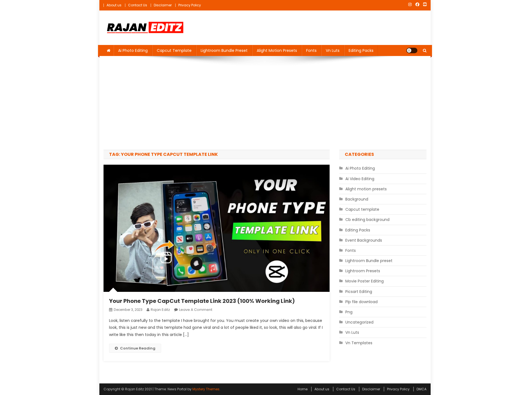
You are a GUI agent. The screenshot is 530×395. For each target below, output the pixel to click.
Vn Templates (358, 343)
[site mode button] (411, 50)
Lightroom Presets (362, 271)
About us (114, 5)
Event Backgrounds (363, 240)
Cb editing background (367, 219)
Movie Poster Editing (364, 281)
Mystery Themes (205, 389)
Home (303, 389)
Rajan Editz (160, 309)
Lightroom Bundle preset (224, 50)
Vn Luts (333, 50)
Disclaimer (163, 5)
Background (356, 199)
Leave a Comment (195, 309)
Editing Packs (361, 50)
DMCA (421, 389)
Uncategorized (359, 322)
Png (349, 312)
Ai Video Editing (359, 179)
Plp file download (361, 302)
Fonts (311, 50)
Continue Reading (137, 348)
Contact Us (137, 5)
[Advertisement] (265, 103)
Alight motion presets (277, 50)
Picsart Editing (358, 291)
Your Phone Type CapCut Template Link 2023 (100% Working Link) (202, 301)
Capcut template (174, 50)
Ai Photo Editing (133, 50)
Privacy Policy (189, 5)
